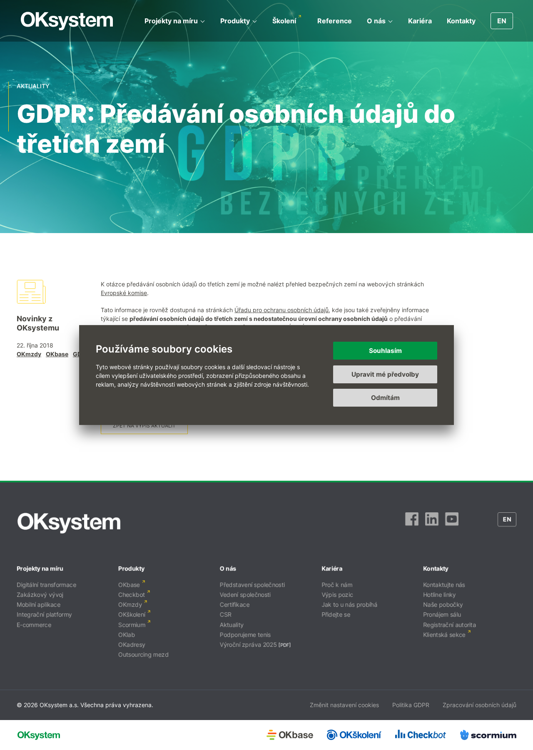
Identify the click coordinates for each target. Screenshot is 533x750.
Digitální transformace (46, 584)
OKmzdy (29, 354)
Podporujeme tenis (245, 634)
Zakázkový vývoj (40, 594)
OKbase (57, 354)
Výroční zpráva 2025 (248, 644)
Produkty (235, 21)
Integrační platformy (44, 614)
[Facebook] (411, 523)
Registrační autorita (449, 624)
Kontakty (461, 21)
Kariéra (420, 21)
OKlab (126, 634)
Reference (334, 21)
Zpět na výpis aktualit (144, 425)
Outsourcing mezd (143, 654)
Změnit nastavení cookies (344, 704)
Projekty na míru (171, 21)
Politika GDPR (410, 704)
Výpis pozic (337, 594)
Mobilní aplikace (38, 604)
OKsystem (67, 21)
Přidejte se (335, 614)
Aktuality (232, 624)
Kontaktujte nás (444, 584)
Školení (284, 21)
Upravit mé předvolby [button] (385, 374)
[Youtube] (451, 523)
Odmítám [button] (385, 398)
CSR (226, 614)
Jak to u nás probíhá (349, 604)
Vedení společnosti (245, 594)
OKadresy (131, 644)
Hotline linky (439, 594)
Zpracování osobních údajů (479, 704)
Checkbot (131, 594)
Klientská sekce (444, 634)
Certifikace (234, 604)
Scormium (131, 624)
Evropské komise (124, 292)
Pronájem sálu (442, 614)
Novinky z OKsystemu (38, 323)
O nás (376, 21)
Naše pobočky (443, 604)
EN (501, 21)
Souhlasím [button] (385, 351)
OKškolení (131, 614)
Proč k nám (336, 584)
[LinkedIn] (431, 523)
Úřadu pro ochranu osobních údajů (281, 309)
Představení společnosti (252, 584)
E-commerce (34, 624)
